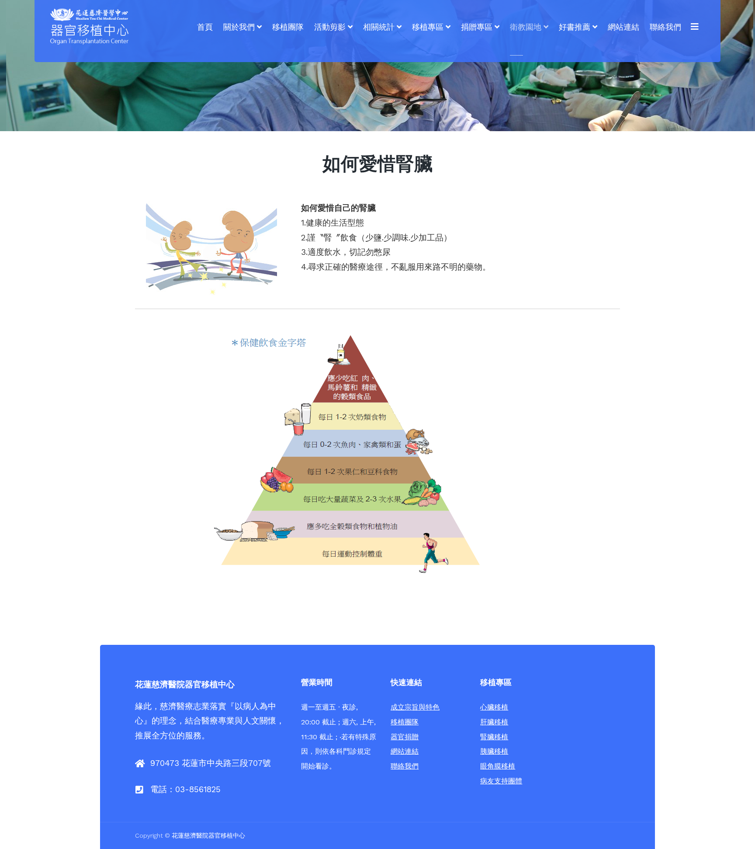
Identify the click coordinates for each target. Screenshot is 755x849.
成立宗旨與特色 (415, 707)
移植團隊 (405, 722)
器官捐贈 (405, 737)
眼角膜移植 (497, 766)
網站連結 (405, 751)
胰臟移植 (494, 751)
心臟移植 (494, 707)
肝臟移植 (494, 722)
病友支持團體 (501, 781)
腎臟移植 (494, 737)
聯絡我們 (405, 766)
